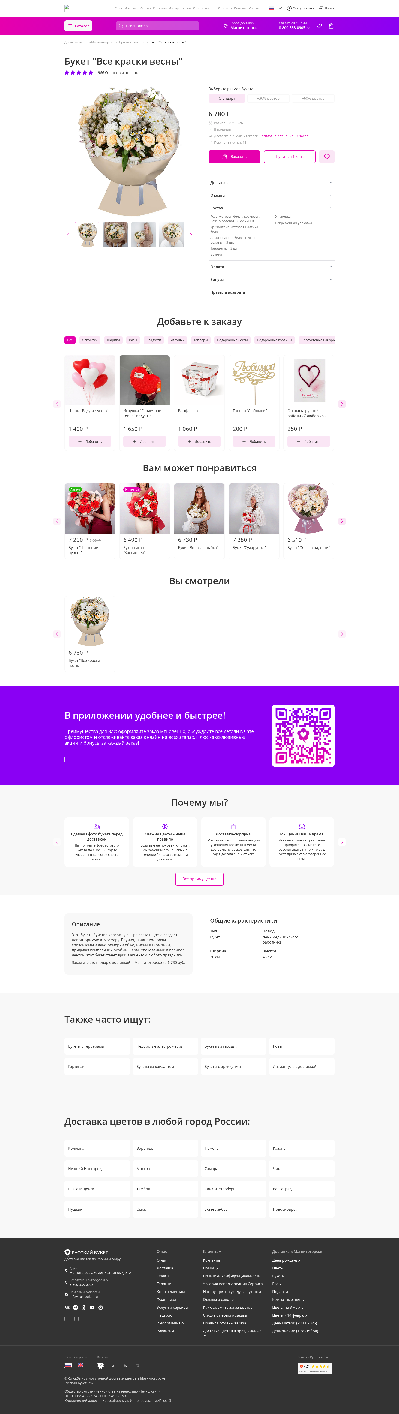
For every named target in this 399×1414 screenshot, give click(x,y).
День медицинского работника (281, 940)
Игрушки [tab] (177, 340)
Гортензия (77, 1066)
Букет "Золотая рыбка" (198, 543)
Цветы (278, 1268)
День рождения (286, 1260)
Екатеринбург (217, 1209)
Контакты (225, 8)
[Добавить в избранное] (327, 156)
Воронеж (144, 1148)
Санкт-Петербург (220, 1188)
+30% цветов (268, 98)
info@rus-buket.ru (84, 1296)
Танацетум (218, 248)
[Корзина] (331, 26)
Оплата (145, 8)
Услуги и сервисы (172, 1307)
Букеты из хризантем (155, 1066)
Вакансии (165, 1330)
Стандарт (227, 98)
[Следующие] (191, 234)
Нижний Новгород (85, 1168)
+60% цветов (313, 98)
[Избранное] (319, 26)
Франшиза (166, 1299)
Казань (279, 1148)
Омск (141, 1209)
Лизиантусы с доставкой (295, 1066)
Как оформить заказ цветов (227, 1307)
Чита (277, 1168)
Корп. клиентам (204, 8)
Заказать (239, 156)
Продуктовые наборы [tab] (318, 340)
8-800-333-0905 (81, 1284)
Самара (211, 1168)
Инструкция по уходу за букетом (232, 1291)
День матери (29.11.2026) (294, 1323)
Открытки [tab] (90, 340)
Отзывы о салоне (218, 1299)
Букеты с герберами (86, 1046)
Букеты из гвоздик (221, 1046)
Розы (277, 1046)
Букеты (278, 1275)
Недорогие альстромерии (159, 1046)
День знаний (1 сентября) (295, 1330)
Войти (330, 8)
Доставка (131, 8)
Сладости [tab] (153, 340)
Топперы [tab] (201, 340)
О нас (119, 8)
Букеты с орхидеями (223, 1066)
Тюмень (212, 1148)
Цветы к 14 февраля (290, 1315)
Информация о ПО (173, 1323)
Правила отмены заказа (224, 1323)
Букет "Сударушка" (249, 543)
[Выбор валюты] (280, 8)
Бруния (216, 254)
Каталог (82, 26)
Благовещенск (81, 1188)
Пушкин (75, 1209)
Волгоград (282, 1188)
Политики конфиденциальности (231, 1275)
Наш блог (165, 1315)
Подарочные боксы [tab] (232, 340)
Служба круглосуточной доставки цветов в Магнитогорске (116, 1378)
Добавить (93, 441)
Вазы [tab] (133, 340)
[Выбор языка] (271, 8)
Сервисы (255, 8)
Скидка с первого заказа (225, 1315)
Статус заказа (303, 8)
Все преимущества (199, 878)
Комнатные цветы (288, 1299)
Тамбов (143, 1188)
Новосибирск (285, 1209)
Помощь (240, 8)
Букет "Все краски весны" (84, 658)
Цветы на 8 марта (288, 1307)
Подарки (280, 1291)
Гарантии (160, 8)
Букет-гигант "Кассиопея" (134, 521)
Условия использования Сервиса (233, 1283)
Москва (143, 1168)
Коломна (76, 1148)
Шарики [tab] (113, 340)
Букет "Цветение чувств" (85, 521)
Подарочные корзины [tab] (274, 340)
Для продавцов (180, 8)
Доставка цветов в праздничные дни (232, 1333)
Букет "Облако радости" (308, 543)
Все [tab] (70, 340)
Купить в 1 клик (290, 156)
